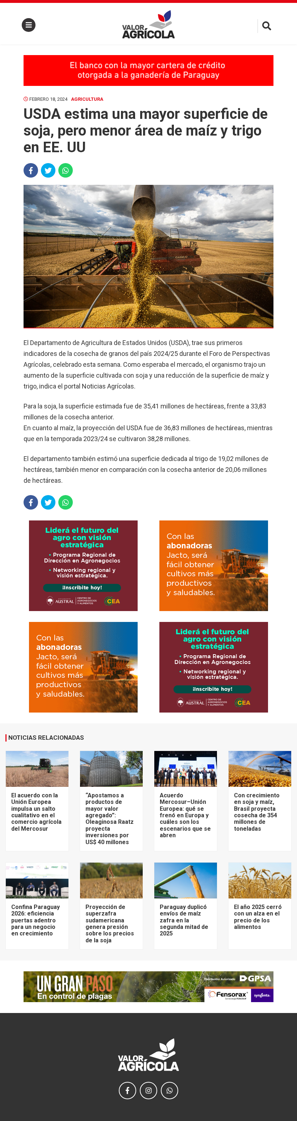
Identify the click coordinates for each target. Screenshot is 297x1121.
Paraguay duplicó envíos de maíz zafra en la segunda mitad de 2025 (184, 920)
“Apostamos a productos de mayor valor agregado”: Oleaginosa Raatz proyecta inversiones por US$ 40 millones (109, 819)
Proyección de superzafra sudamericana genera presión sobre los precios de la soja (109, 924)
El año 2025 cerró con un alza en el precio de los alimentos (258, 917)
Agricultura (87, 99)
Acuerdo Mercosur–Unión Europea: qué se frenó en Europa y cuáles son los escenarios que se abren (185, 815)
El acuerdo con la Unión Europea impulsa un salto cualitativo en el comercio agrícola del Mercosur (36, 812)
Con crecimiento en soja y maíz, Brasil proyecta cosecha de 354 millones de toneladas (257, 812)
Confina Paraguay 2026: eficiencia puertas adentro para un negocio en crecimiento (35, 920)
